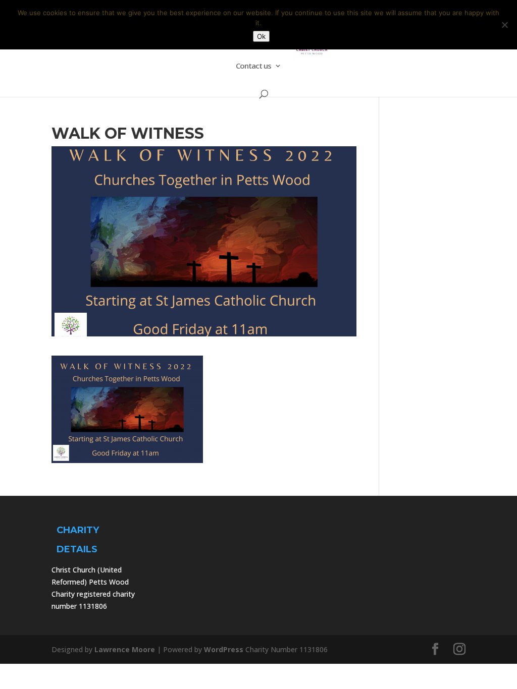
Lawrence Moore (124, 649)
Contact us (253, 66)
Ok (261, 36)
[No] (504, 25)
